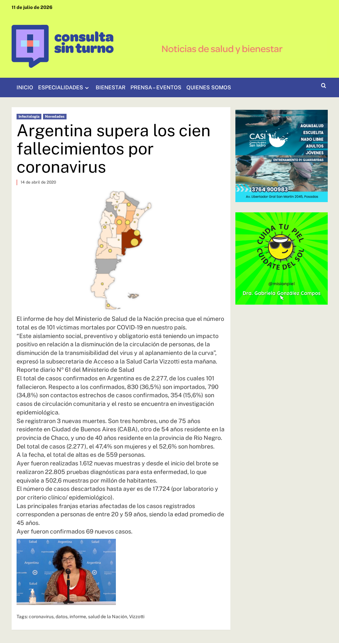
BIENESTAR (110, 87)
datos (62, 616)
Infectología (29, 116)
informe (78, 616)
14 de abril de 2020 (38, 182)
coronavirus (41, 616)
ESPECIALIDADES (60, 87)
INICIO (25, 87)
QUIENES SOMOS (208, 87)
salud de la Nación (107, 616)
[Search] (323, 86)
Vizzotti (136, 616)
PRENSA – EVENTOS (155, 87)
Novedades (55, 116)
